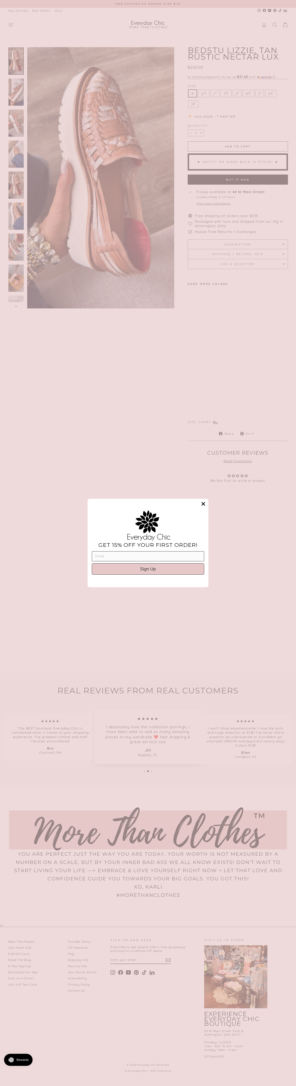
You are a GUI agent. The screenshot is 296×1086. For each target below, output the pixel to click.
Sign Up (148, 569)
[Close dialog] (203, 503)
